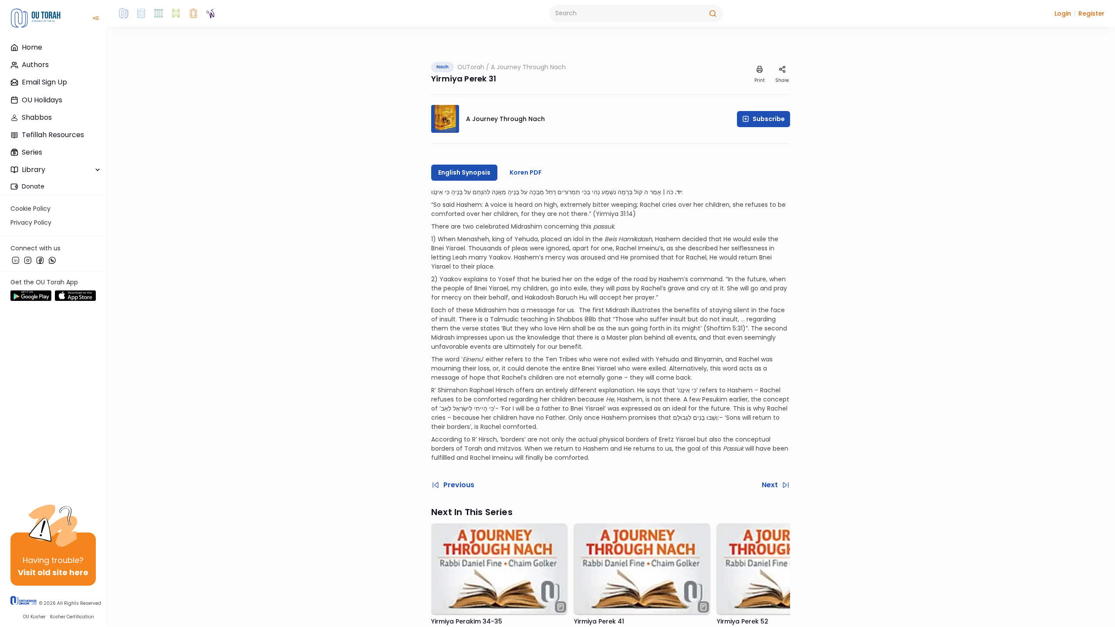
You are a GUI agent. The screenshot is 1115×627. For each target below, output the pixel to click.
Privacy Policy (30, 222)
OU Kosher (34, 617)
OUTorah (470, 67)
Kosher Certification (72, 617)
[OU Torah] (124, 13)
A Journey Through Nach (528, 67)
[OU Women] (211, 13)
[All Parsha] (176, 13)
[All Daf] (193, 13)
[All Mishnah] (141, 13)
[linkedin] (15, 260)
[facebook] (40, 260)
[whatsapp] (52, 260)
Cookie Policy (30, 208)
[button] (1062, 13)
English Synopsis (464, 172)
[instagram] (28, 260)
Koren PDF (526, 172)
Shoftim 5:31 (724, 328)
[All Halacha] (159, 13)
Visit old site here (53, 572)
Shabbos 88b (576, 319)
